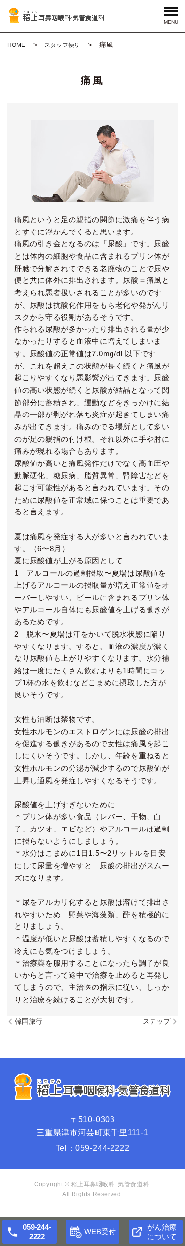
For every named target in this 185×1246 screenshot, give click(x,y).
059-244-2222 (102, 1148)
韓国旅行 (28, 1021)
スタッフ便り (62, 45)
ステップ (156, 1021)
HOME (16, 45)
